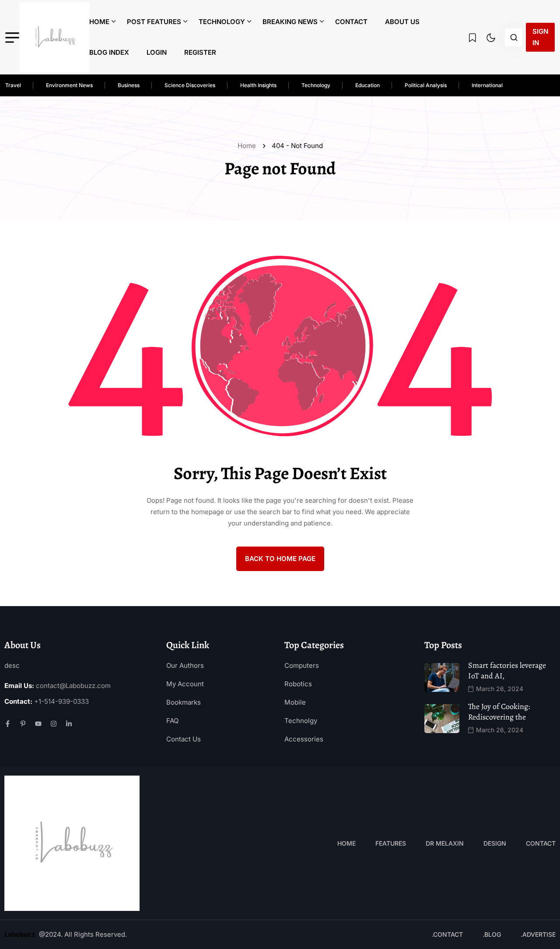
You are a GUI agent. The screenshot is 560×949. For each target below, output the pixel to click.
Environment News (69, 85)
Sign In (540, 37)
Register (200, 52)
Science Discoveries (189, 85)
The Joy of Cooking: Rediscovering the (499, 711)
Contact (351, 22)
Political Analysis (426, 85)
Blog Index (109, 52)
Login (157, 52)
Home (99, 22)
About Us (402, 22)
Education (367, 85)
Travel (13, 85)
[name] (54, 37)
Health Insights (258, 85)
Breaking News (290, 22)
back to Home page (280, 558)
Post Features (154, 22)
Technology (222, 22)
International (487, 85)
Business (129, 85)
